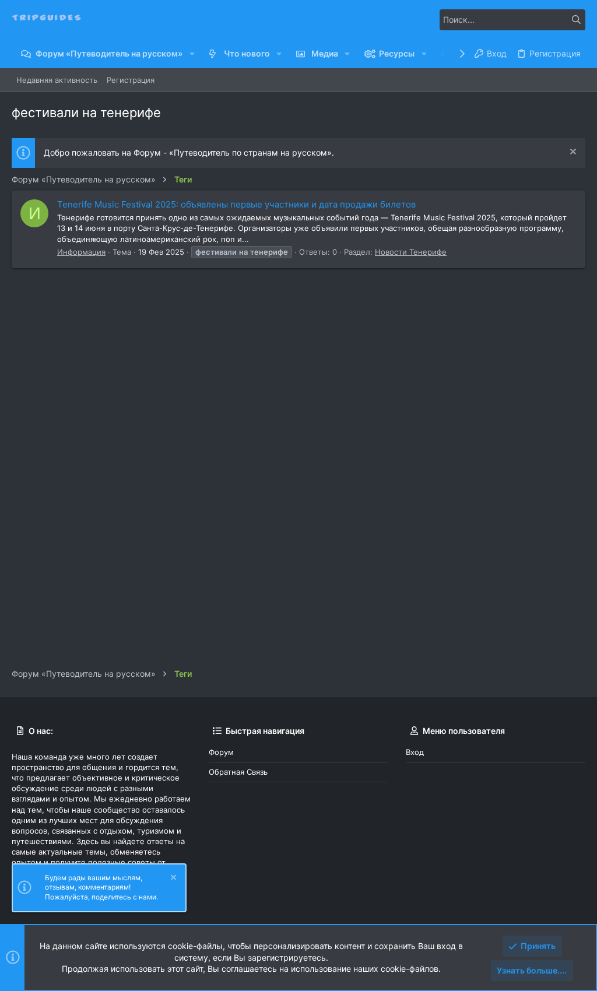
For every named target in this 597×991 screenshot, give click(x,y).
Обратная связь (238, 771)
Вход (415, 752)
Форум (221, 752)
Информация (81, 251)
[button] (191, 53)
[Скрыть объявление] (572, 153)
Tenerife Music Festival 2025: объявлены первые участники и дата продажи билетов (236, 204)
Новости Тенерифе (411, 251)
